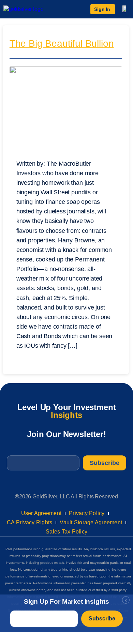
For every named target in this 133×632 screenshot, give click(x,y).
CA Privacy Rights (29, 522)
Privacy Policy (87, 513)
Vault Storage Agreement (91, 522)
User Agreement (41, 513)
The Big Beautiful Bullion (62, 44)
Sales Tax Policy (66, 532)
